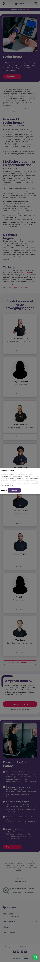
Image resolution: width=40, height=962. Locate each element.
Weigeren (4, 490)
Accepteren (14, 490)
